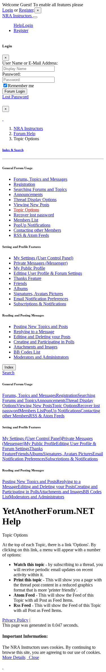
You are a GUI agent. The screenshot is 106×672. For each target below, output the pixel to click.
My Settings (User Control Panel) (43, 258)
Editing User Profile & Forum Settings (48, 273)
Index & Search (12, 150)
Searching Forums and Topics (40, 189)
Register (26, 10)
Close (33, 657)
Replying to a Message (34, 331)
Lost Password (15, 96)
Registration (24, 184)
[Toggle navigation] (35, 17)
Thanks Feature (27, 278)
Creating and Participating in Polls (44, 341)
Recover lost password (34, 214)
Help (18, 25)
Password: (11, 74)
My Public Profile (29, 268)
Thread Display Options (35, 199)
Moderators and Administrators (41, 357)
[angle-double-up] (2, 667)
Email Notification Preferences (41, 298)
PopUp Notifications (32, 225)
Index (9, 367)
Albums (21, 288)
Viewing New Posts (31, 204)
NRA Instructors (17, 15)
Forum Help (24, 133)
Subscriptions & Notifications (40, 303)
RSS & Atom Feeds (31, 235)
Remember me (21, 85)
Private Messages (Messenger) (41, 263)
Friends (20, 283)
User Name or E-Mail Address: (30, 63)
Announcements (28, 194)
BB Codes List (27, 352)
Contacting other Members (37, 230)
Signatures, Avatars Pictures (38, 293)
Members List (26, 220)
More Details (13, 657)
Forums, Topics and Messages (40, 179)
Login (7, 10)
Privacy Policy (15, 620)
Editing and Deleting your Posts (42, 336)
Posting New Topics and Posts (41, 326)
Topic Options (26, 209)
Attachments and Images (35, 346)
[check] (2, 118)
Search (8, 372)
